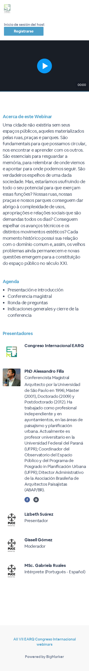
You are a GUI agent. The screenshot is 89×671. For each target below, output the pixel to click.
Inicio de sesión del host (24, 24)
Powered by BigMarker (44, 656)
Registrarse (24, 31)
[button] (44, 66)
